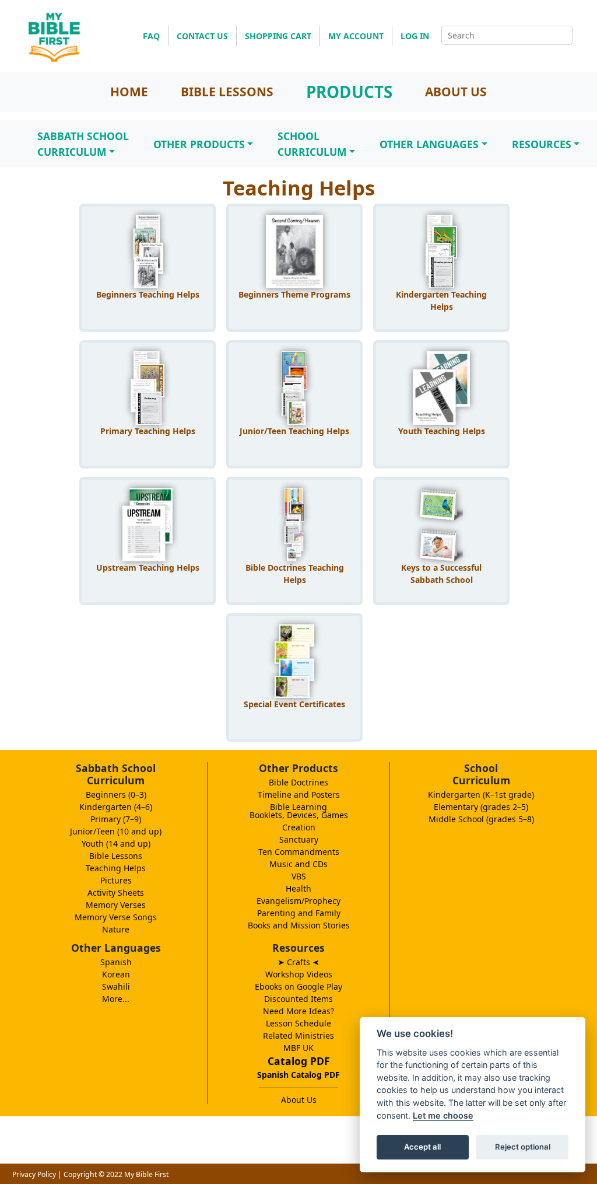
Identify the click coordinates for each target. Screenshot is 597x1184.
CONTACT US (202, 35)
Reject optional (522, 1146)
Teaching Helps (116, 868)
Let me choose (443, 1115)
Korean (116, 974)
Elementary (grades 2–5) (481, 806)
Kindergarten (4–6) (115, 806)
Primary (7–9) (115, 819)
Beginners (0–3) (116, 794)
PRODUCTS (349, 92)
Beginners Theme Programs (294, 294)
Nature (115, 929)
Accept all (422, 1146)
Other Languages (429, 144)
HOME (129, 91)
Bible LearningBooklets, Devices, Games (299, 810)
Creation (298, 827)
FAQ (151, 35)
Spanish (116, 962)
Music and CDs (298, 863)
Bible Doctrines (298, 782)
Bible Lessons (115, 855)
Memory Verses (116, 904)
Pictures (116, 880)
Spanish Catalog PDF (298, 1074)
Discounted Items (298, 998)
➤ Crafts (298, 962)
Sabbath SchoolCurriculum (83, 143)
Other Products (199, 144)
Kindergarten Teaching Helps (441, 300)
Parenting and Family (298, 912)
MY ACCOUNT (356, 35)
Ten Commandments (298, 851)
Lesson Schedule (298, 1023)
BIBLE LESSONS (227, 91)
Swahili (116, 986)
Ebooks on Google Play (298, 986)
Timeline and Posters (299, 794)
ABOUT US (456, 91)
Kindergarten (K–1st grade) (481, 794)
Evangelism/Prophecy (298, 900)
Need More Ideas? (298, 1011)
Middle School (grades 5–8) (481, 819)
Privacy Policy (34, 1174)
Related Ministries (298, 1035)
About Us (299, 1099)
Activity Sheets (115, 892)
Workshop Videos (298, 974)
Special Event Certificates (294, 704)
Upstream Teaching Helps (147, 567)
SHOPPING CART (278, 35)
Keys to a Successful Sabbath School (441, 573)
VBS (299, 876)
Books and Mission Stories (299, 925)
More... (115, 998)
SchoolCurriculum (312, 143)
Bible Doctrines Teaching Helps (294, 573)
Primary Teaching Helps (147, 430)
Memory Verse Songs (116, 917)
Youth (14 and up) (116, 843)
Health (298, 888)
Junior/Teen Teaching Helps (294, 430)
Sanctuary (298, 839)
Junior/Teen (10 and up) (115, 831)
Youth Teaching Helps (441, 430)
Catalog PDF (299, 1061)
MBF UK (298, 1047)
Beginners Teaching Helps (147, 294)
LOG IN (415, 35)
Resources (541, 144)
